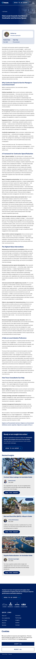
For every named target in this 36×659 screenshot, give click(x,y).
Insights (17, 620)
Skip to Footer (2, 1)
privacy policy (23, 639)
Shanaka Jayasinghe (15, 35)
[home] (5, 2)
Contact (17, 625)
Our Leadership (6, 618)
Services (4, 625)
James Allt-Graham (13, 520)
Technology (18, 618)
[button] (33, 3)
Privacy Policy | (5, 654)
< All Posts (4, 11)
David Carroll (11, 480)
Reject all (18, 649)
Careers (17, 622)
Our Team (4, 620)
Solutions (17, 615)
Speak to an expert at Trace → (25, 425)
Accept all (18, 644)
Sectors (4, 622)
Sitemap (10, 654)
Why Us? (4, 615)
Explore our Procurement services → (11, 423)
